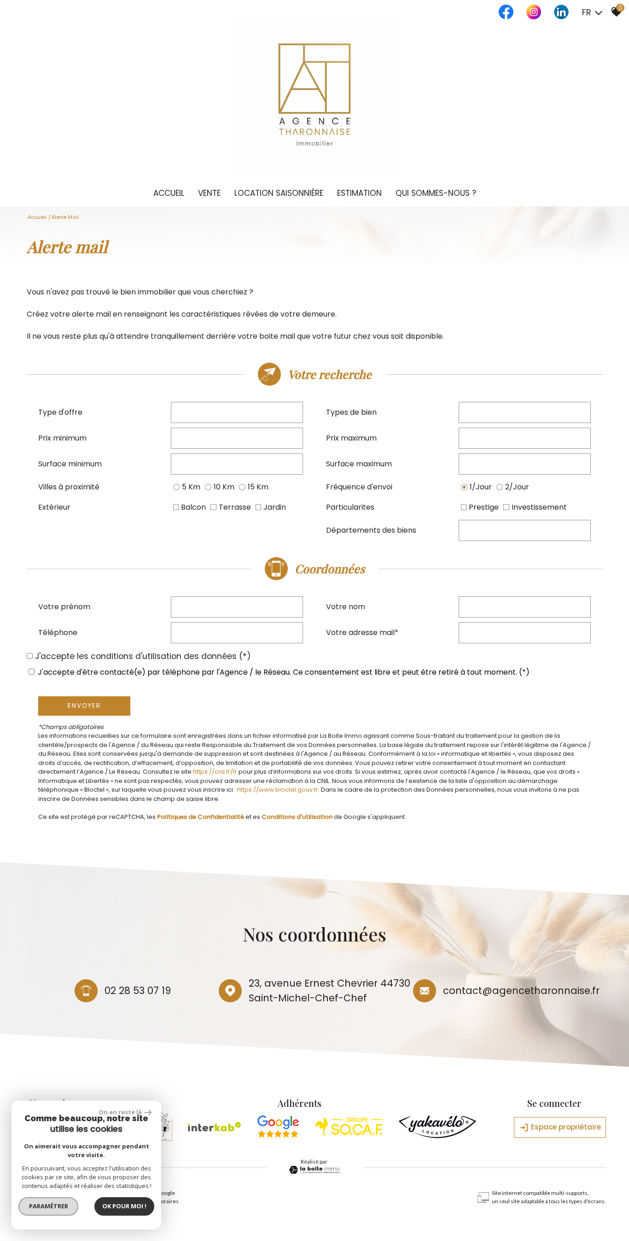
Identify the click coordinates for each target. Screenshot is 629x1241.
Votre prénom (64, 606)
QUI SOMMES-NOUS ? (436, 193)
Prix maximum (351, 438)
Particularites (350, 507)
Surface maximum (359, 464)
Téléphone (57, 632)
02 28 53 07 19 (138, 990)
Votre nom (345, 606)
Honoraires (164, 1201)
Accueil (168, 193)
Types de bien (351, 412)
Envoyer (84, 705)
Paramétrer (48, 1206)
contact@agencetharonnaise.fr (521, 990)
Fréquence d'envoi (359, 487)
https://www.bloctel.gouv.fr (277, 789)
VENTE (209, 193)
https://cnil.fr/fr (215, 771)
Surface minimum (70, 464)
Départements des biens (371, 530)
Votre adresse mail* (362, 632)
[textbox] (237, 412)
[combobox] (237, 412)
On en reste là (120, 1112)
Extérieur (54, 507)
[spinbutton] (237, 438)
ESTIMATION (359, 193)
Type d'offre (60, 412)
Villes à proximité (68, 487)
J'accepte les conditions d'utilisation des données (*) (143, 656)
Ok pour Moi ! (124, 1206)
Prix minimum (62, 438)
